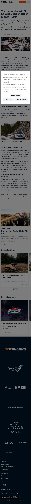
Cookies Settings (15, 95)
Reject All (8, 99)
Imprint (10, 89)
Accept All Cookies (21, 99)
